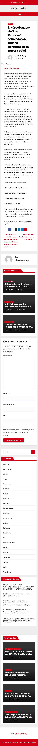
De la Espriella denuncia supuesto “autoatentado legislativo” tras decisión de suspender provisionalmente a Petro (17, 612)
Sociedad (6, 557)
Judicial (10, 23)
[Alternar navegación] (20, 13)
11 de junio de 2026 (12, 678)
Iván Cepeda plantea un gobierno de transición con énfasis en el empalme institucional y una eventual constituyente (17, 603)
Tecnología (7, 572)
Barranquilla (7, 469)
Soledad (6, 562)
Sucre (5, 567)
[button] (35, 14)
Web (4, 416)
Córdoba (6, 489)
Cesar (5, 479)
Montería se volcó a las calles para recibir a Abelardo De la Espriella (17, 675)
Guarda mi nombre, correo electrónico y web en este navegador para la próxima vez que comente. (18, 432)
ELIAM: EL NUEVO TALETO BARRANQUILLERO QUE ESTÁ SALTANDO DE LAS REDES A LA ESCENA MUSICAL (18, 587)
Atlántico (6, 464)
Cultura (5, 493)
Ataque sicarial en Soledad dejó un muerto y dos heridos (26, 237)
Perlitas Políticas (9, 542)
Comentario (7, 356)
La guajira (6, 528)
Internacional (7, 518)
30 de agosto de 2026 (13, 657)
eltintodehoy (21, 56)
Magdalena (7, 533)
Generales (6, 513)
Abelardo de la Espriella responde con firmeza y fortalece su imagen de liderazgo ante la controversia (18, 621)
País (12, 281)
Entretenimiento (8, 508)
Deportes (6, 498)
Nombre (6, 393)
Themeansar (32, 742)
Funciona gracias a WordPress (10, 742)
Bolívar (5, 474)
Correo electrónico (9, 404)
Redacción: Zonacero (11, 68)
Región (5, 552)
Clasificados (7, 484)
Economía (6, 503)
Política (5, 547)
